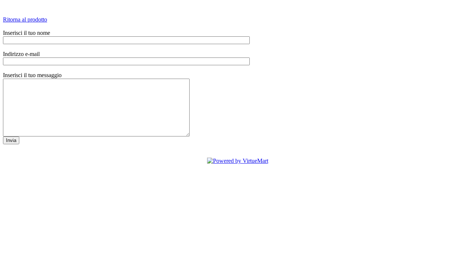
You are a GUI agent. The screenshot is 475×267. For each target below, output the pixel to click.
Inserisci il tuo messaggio (32, 75)
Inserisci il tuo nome (26, 33)
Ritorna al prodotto (25, 19)
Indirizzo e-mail (21, 54)
